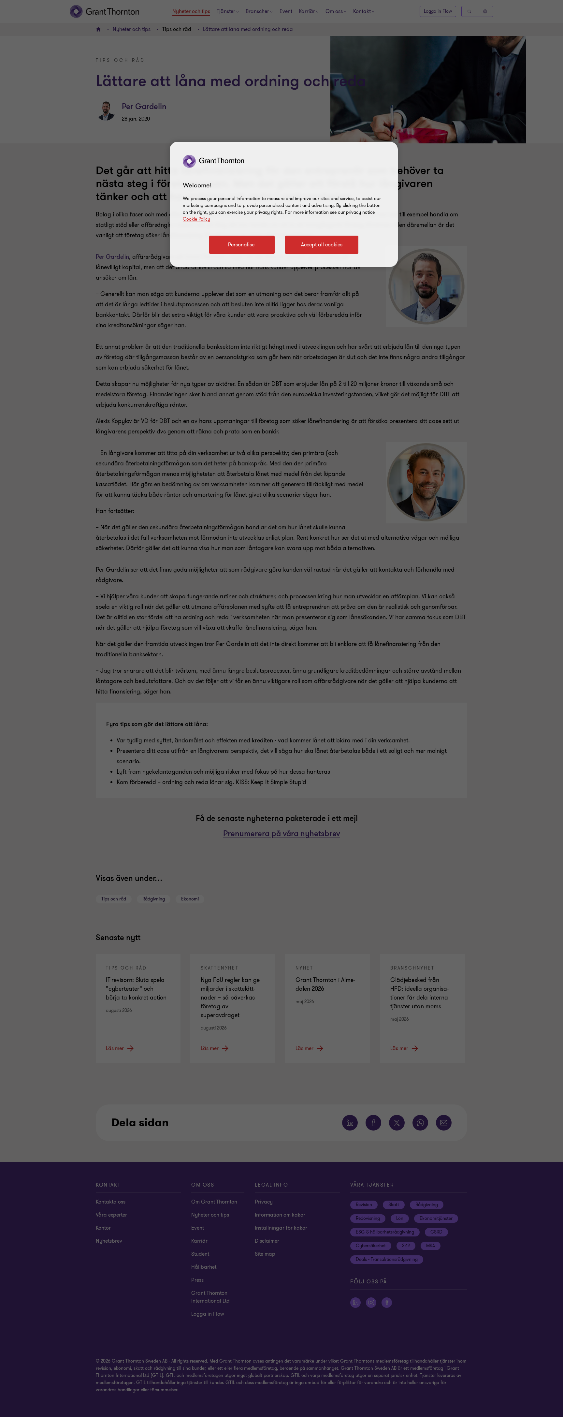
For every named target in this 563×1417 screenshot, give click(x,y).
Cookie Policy (196, 219)
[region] (284, 204)
